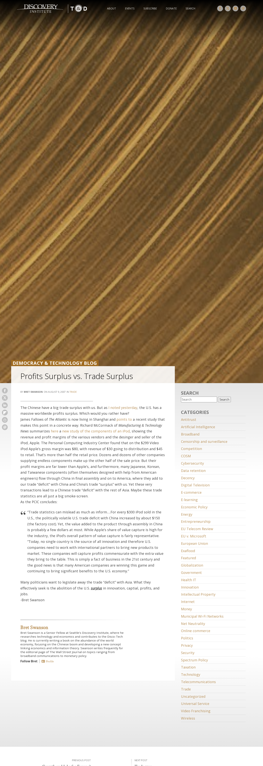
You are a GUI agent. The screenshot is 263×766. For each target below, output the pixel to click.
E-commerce (191, 492)
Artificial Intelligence (198, 427)
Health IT (188, 580)
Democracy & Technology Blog (55, 363)
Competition (191, 448)
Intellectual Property (198, 594)
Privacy (187, 645)
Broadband (190, 434)
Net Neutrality (193, 623)
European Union (194, 543)
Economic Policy (194, 507)
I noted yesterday (122, 407)
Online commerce (195, 630)
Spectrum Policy (194, 660)
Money (186, 609)
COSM (186, 456)
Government (191, 572)
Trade (73, 392)
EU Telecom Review (197, 528)
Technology (190, 674)
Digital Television (195, 485)
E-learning (189, 499)
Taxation (188, 667)
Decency (188, 478)
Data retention (193, 470)
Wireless (188, 718)
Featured (188, 558)
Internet (188, 601)
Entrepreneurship (196, 521)
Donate (171, 8)
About (111, 8)
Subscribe (150, 8)
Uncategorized (193, 696)
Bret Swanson (34, 627)
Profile (50, 661)
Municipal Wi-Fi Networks (202, 616)
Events (130, 8)
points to (124, 419)
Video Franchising (195, 711)
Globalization (192, 565)
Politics (187, 638)
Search (190, 8)
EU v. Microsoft (193, 536)
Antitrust (188, 419)
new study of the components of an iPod (96, 431)
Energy (186, 514)
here (54, 431)
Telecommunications (198, 681)
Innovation (190, 587)
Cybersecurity (192, 463)
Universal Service (195, 703)
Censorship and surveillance (204, 441)
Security (187, 652)
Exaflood (188, 550)
